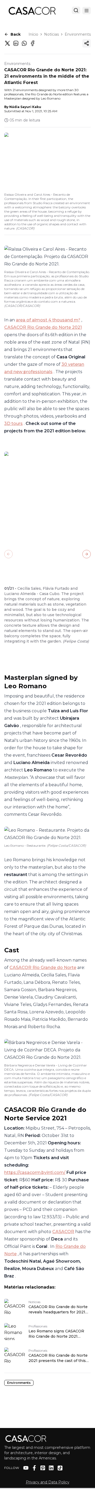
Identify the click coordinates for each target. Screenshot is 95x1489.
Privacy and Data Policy (47, 1482)
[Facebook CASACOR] (34, 1468)
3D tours (13, 423)
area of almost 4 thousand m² (48, 319)
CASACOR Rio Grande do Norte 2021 (43, 327)
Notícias (51, 34)
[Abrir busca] (76, 10)
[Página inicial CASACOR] (32, 10)
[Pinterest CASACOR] (42, 1468)
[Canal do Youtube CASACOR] (25, 1468)
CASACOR (63, 1231)
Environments (78, 34)
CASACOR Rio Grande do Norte (43, 967)
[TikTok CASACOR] (60, 1468)
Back (16, 34)
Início (33, 34)
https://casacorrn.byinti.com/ (34, 1172)
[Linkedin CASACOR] (51, 1468)
